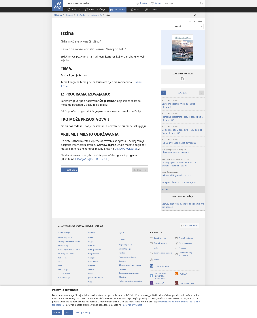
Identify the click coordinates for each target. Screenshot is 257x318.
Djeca (60, 265)
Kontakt (122, 253)
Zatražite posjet (125, 249)
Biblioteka (58, 15)
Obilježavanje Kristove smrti (130, 265)
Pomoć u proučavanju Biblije (69, 250)
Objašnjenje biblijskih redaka (69, 241)
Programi (92, 265)
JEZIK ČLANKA (195, 21)
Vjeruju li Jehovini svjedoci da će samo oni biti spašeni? (183, 205)
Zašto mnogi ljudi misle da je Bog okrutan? (178, 104)
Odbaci (68, 312)
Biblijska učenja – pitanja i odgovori (179, 182)
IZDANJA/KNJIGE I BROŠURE (91, 159)
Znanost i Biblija (64, 274)
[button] (95, 9)
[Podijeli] (194, 15)
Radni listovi (93, 261)
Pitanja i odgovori (65, 237)
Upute (90, 274)
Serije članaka (93, 254)
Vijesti (121, 232)
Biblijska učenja (64, 232)
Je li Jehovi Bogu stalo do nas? (177, 174)
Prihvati (57, 312)
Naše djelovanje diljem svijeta (130, 281)
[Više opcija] (200, 15)
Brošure (91, 246)
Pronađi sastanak (184, 238)
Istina (165, 189)
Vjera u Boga (63, 270)
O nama (122, 239)
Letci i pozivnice (94, 250)
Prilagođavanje (83, 312)
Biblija (90, 237)
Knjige (90, 241)
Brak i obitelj (62, 258)
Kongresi (122, 269)
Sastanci (122, 261)
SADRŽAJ (182, 92)
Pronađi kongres (158, 243)
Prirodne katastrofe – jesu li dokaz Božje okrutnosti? (182, 117)
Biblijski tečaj (63, 246)
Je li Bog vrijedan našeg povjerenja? (179, 141)
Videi (90, 282)
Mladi (60, 261)
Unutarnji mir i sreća (66, 254)
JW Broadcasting (95, 278)
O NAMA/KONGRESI (126, 148)
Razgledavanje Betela (127, 257)
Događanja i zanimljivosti (129, 273)
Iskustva (122, 277)
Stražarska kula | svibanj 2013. (89, 15)
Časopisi (69, 15)
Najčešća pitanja (125, 245)
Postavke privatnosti (132, 304)
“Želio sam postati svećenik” (176, 151)
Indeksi (91, 270)
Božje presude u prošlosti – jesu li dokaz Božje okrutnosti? (182, 130)
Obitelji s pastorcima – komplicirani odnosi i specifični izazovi (180, 162)
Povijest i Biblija (64, 278)
